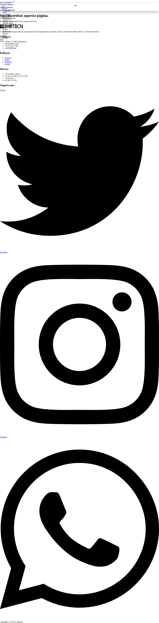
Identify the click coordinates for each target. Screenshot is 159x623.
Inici (3, 6)
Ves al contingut (6, 2)
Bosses (5, 34)
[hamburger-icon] (75, 5)
